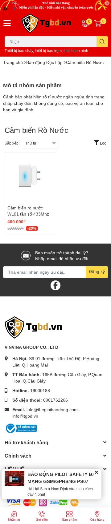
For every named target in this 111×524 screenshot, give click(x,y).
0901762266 (55, 400)
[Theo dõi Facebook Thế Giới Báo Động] (55, 284)
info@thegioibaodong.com (52, 409)
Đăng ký (97, 271)
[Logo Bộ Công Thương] (21, 427)
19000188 (40, 390)
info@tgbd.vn (25, 416)
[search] (102, 41)
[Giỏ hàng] (97, 23)
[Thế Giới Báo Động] (46, 23)
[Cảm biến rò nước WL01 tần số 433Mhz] (29, 177)
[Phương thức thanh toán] (42, 502)
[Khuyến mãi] (55, 5)
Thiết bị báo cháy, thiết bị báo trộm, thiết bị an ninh (46, 50)
